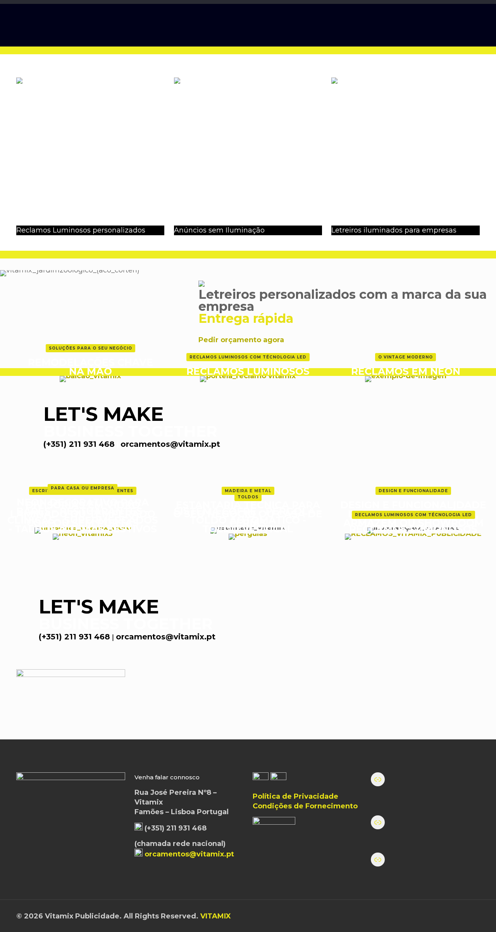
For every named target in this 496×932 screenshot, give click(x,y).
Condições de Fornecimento (305, 806)
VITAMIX (215, 916)
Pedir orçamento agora (241, 340)
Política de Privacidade (295, 796)
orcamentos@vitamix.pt (170, 444)
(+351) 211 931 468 (79, 444)
